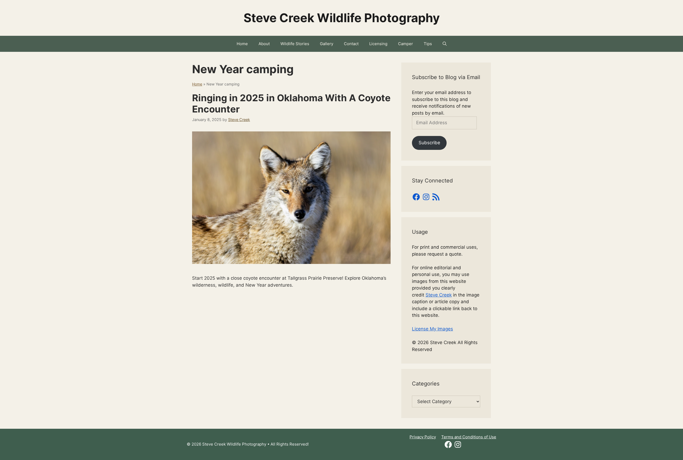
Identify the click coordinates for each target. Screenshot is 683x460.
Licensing (378, 43)
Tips (428, 43)
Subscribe (429, 142)
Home (242, 43)
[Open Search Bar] (444, 44)
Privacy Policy (423, 436)
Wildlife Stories (294, 43)
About (264, 43)
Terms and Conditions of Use (468, 436)
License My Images (432, 329)
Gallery (326, 43)
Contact (351, 43)
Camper (405, 43)
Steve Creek (439, 295)
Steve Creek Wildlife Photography (342, 17)
